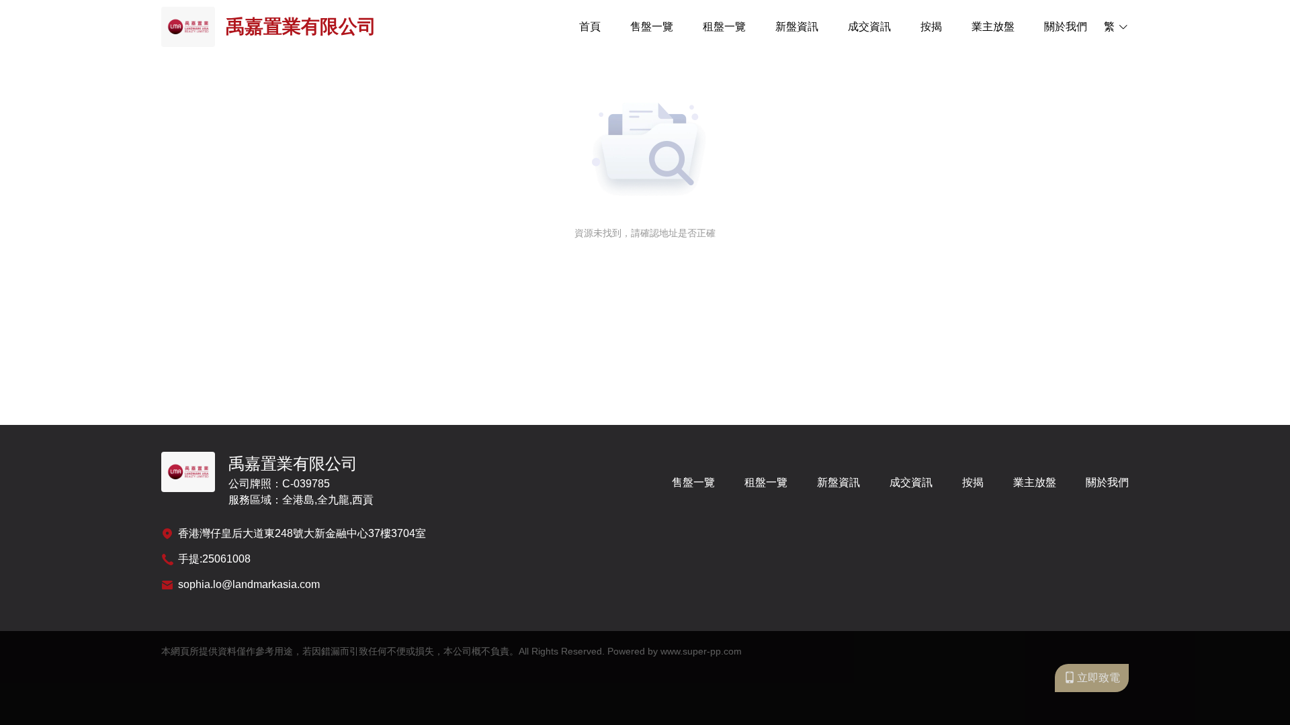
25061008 (226, 559)
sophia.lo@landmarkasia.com (249, 584)
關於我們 (1065, 26)
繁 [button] (1109, 26)
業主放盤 (993, 26)
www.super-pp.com (701, 651)
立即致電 (1098, 677)
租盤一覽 (724, 26)
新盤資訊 (796, 26)
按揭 (931, 26)
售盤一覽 (651, 26)
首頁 (590, 26)
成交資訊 (869, 26)
